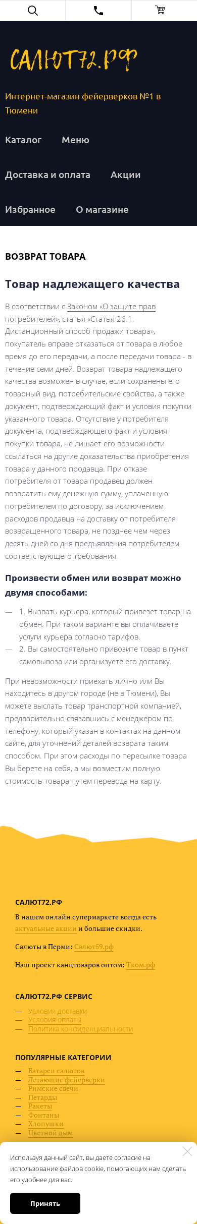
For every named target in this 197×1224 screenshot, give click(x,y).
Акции (126, 174)
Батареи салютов (56, 1070)
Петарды (42, 1097)
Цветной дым (50, 1132)
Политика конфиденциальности (80, 1028)
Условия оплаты (54, 1019)
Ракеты (40, 1106)
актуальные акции (46, 928)
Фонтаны (43, 1115)
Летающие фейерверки (66, 1079)
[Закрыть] (187, 1151)
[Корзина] (164, 11)
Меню (75, 139)
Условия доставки (57, 1011)
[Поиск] (32, 11)
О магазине (102, 209)
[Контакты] (98, 11)
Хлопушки (46, 1123)
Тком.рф (140, 964)
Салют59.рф (94, 946)
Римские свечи (53, 1088)
